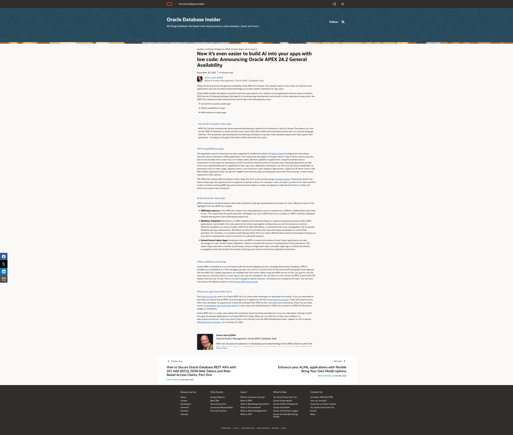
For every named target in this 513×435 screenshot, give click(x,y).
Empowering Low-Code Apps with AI (221, 305)
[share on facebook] (3, 256)
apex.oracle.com (209, 296)
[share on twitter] (3, 264)
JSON (227, 49)
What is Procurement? (250, 407)
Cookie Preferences (262, 428)
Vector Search (251, 49)
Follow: (334, 22)
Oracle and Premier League (285, 410)
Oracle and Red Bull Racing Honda (285, 415)
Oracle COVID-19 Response (285, 404)
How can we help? (318, 400)
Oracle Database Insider (192, 3)
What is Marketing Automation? (255, 404)
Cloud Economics (218, 404)
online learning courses (278, 299)
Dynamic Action (283, 179)
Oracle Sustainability (282, 400)
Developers (185, 404)
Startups (184, 414)
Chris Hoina (172, 379)
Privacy (235, 428)
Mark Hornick (324, 375)
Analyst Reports (217, 397)
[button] (334, 4)
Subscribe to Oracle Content (323, 404)
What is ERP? (246, 400)
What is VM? (246, 414)
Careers (183, 400)
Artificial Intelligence (214, 49)
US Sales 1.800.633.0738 (321, 397)
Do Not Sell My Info (247, 428)
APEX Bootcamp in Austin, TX (210, 322)
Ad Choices (275, 428)
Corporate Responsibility (221, 407)
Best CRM (214, 400)
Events (313, 410)
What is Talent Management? (253, 410)
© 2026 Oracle (226, 428)
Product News (237, 49)
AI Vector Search (277, 153)
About (183, 397)
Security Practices (218, 410)
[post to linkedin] (3, 271)
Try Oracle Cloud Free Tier (285, 397)
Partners (184, 410)
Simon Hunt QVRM (214, 77)
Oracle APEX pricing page (246, 281)
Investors (184, 407)
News (312, 414)
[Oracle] (169, 4)
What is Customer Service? (252, 397)
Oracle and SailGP (281, 407)
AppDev (200, 49)
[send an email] (3, 279)
